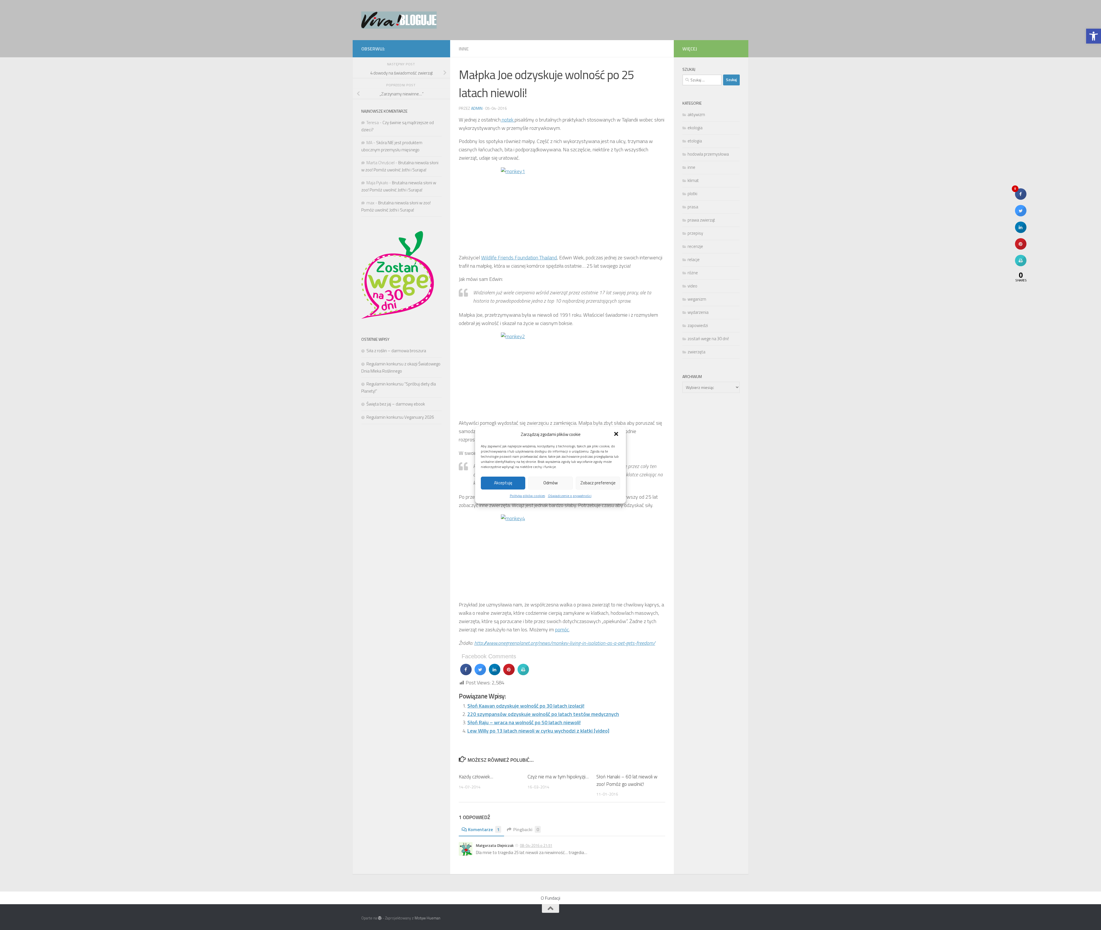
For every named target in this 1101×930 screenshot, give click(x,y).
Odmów (550, 482)
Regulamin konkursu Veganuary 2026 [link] (400, 417)
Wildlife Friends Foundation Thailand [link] (519, 257)
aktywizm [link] (696, 114)
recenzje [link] (695, 246)
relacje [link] (694, 259)
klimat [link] (693, 180)
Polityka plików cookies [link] (527, 495)
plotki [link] (692, 193)
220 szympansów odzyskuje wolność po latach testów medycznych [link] (543, 714)
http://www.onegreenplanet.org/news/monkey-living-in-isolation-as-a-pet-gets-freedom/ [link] (564, 643)
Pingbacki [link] (526, 829)
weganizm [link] (697, 299)
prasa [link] (693, 206)
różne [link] (693, 272)
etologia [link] (695, 141)
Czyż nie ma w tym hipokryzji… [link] (558, 776)
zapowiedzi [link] (698, 325)
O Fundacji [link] (550, 897)
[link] (1093, 36)
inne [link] (464, 48)
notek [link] (508, 120)
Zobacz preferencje (598, 482)
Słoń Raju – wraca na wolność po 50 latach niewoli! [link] (524, 722)
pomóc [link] (562, 629)
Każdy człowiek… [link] (476, 776)
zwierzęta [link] (696, 351)
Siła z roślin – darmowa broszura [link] (396, 350)
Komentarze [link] (483, 829)
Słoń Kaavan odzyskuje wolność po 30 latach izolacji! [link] (525, 706)
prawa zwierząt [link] (701, 220)
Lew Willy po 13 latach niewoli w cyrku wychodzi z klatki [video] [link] (538, 731)
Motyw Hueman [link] (427, 918)
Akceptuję (503, 482)
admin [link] (477, 108)
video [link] (692, 286)
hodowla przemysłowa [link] (708, 154)
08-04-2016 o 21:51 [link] (536, 845)
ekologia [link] (695, 127)
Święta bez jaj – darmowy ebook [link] (395, 404)
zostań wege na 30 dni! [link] (708, 338)
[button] (616, 434)
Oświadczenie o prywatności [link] (570, 495)
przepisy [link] (695, 233)
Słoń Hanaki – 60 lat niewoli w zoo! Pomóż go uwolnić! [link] (626, 780)
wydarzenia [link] (698, 312)
